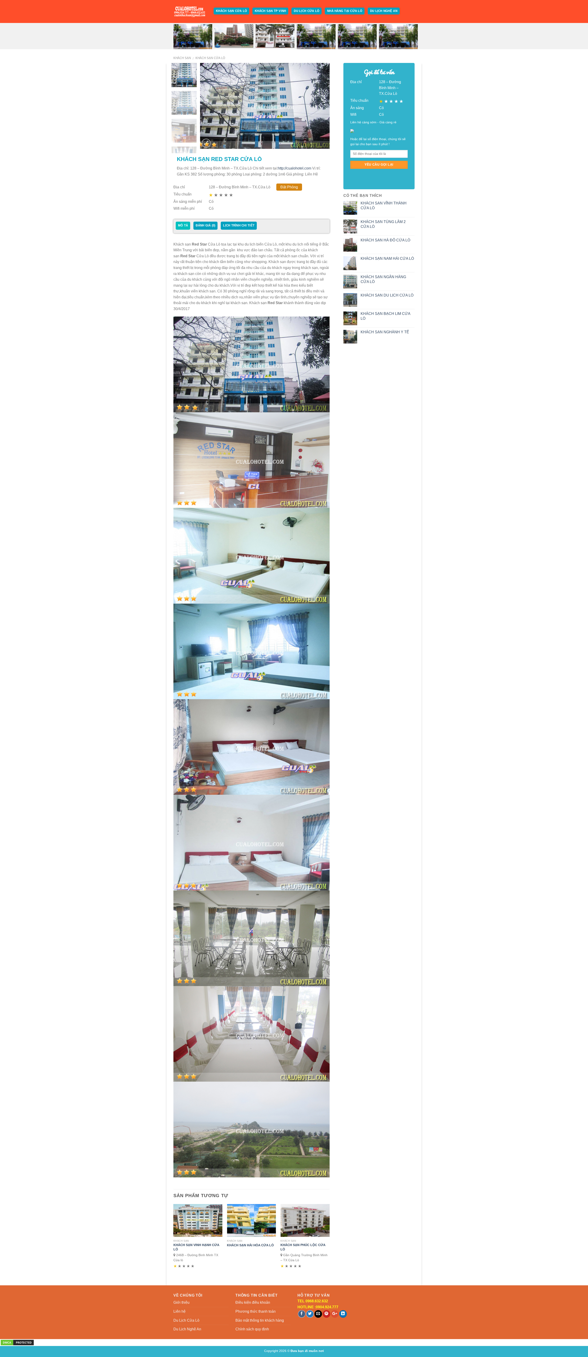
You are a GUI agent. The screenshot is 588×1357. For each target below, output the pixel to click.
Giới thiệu (181, 1302)
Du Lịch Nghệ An (383, 11)
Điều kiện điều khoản (252, 1302)
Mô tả (183, 225)
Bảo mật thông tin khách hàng (259, 1320)
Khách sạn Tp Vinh (270, 11)
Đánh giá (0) (205, 225)
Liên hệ (179, 1311)
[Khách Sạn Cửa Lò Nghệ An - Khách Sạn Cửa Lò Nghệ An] (190, 11)
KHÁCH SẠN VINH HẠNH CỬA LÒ (196, 1247)
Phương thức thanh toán (255, 1311)
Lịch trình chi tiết (238, 225)
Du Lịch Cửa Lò (306, 11)
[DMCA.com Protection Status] (17, 1342)
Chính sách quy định (252, 1329)
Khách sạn (182, 58)
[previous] (208, 105)
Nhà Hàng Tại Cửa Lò (344, 11)
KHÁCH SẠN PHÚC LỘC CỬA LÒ (302, 1247)
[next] (321, 105)
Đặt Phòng (289, 187)
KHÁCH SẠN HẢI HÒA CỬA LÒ (250, 1245)
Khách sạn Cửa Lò (231, 11)
